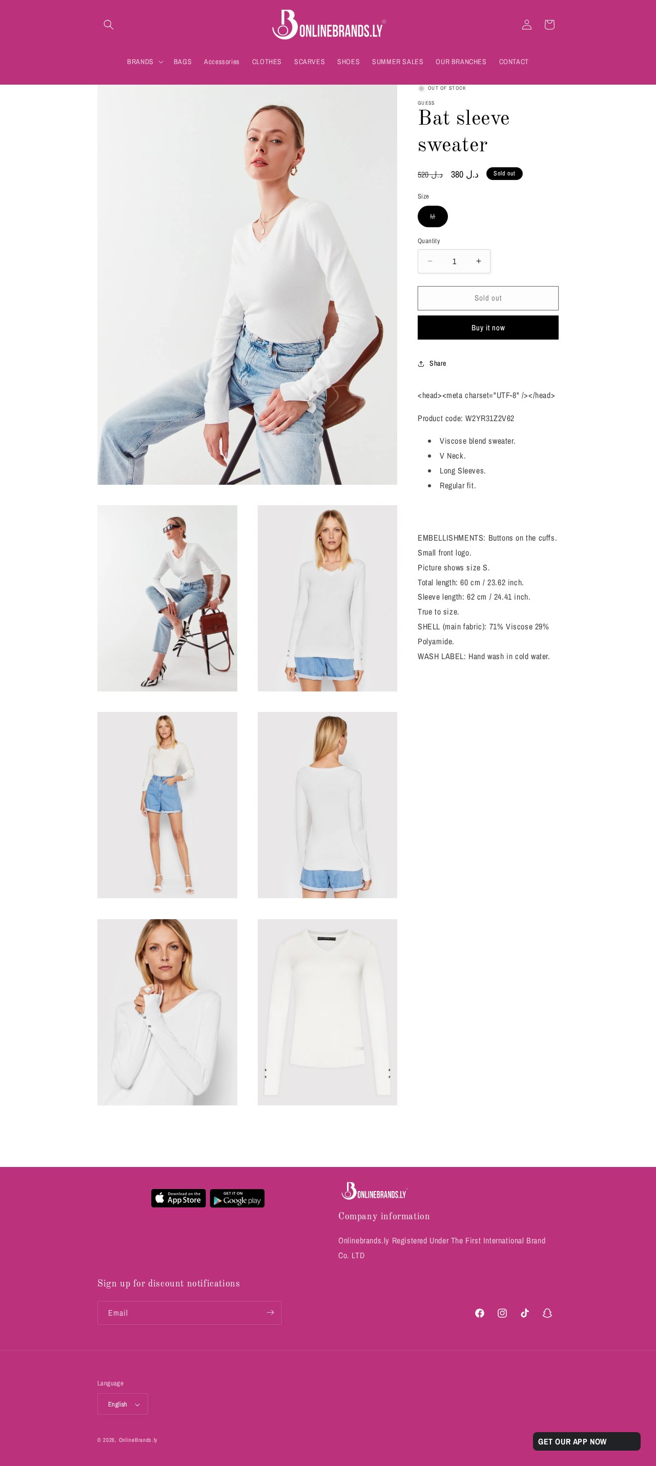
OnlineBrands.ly (138, 1440)
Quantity (429, 240)
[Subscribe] (270, 1312)
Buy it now (488, 327)
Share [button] (437, 363)
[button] (108, 24)
